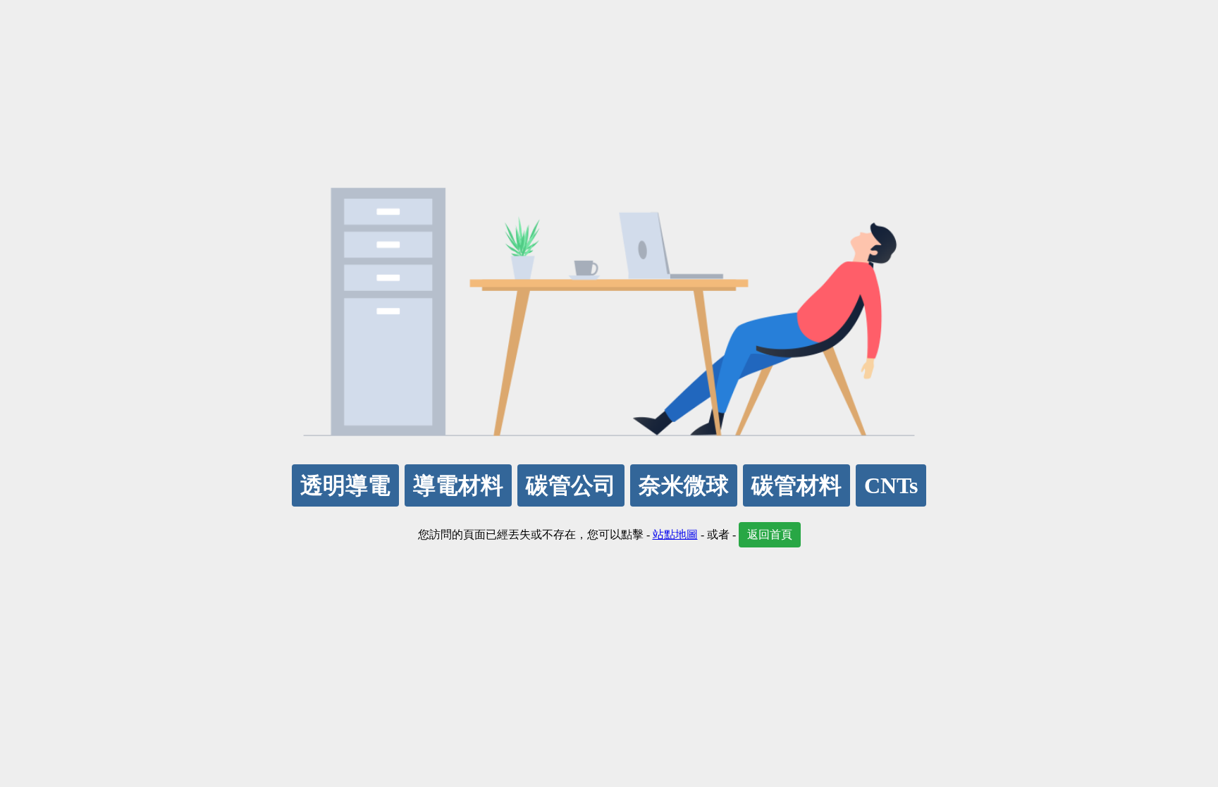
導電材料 (458, 485)
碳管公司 (571, 485)
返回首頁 (769, 534)
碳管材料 (796, 485)
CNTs (891, 485)
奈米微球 (684, 485)
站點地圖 (675, 534)
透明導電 (345, 485)
